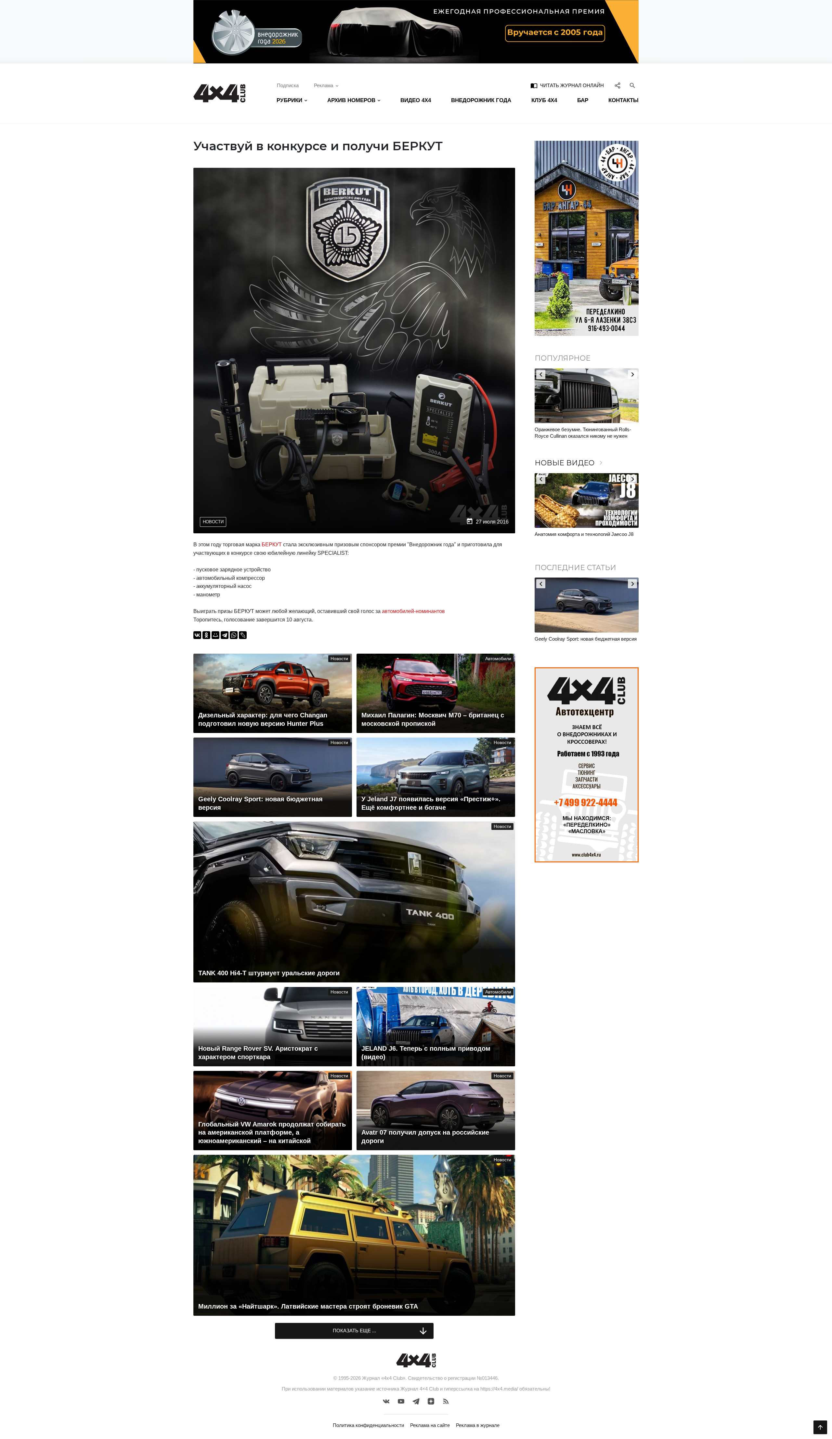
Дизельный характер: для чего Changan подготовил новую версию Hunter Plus (579, 642)
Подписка (288, 85)
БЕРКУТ (272, 544)
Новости (213, 521)
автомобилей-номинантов (414, 611)
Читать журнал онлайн (567, 85)
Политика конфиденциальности (368, 1425)
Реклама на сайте (430, 1425)
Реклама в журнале (478, 1425)
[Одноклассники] (206, 635)
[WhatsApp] (234, 635)
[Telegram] (224, 635)
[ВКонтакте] (197, 635)
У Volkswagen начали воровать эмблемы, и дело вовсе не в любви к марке (583, 433)
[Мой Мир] (215, 635)
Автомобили (498, 658)
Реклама (323, 85)
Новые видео (570, 463)
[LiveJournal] (243, 635)
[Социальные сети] (618, 85)
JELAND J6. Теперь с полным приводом (579, 534)
